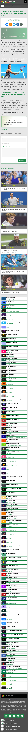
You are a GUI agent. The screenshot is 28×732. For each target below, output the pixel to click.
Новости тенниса (16, 6)
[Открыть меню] (25, 1)
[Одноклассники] (10, 24)
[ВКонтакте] (6, 24)
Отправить (22, 160)
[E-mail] (6, 716)
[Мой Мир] (17, 24)
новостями (13, 119)
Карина (10, 20)
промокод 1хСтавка (6, 61)
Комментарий (5, 143)
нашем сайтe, (8, 120)
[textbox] (14, 152)
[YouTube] (18, 716)
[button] (21, 24)
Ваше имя (4, 137)
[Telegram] (14, 24)
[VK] (10, 716)
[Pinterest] (14, 716)
